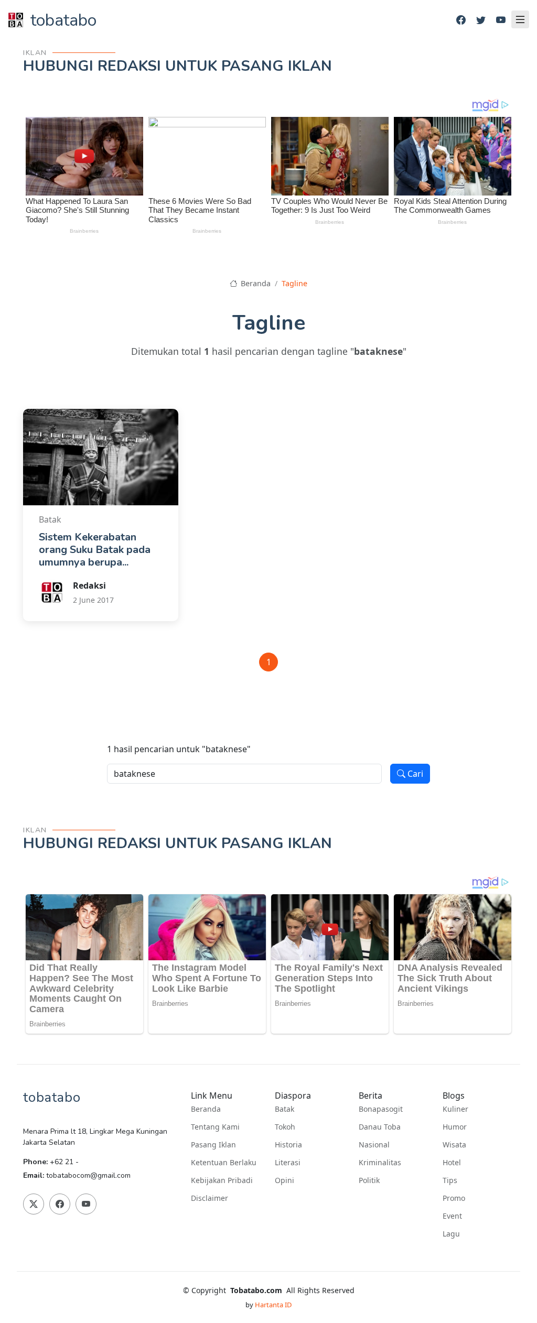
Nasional (374, 1144)
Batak (284, 1109)
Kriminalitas (380, 1162)
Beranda (255, 283)
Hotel (452, 1162)
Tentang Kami (215, 1127)
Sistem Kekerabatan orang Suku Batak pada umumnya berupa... (95, 549)
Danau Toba (380, 1127)
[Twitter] (481, 20)
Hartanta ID (273, 1304)
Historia (288, 1144)
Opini (284, 1180)
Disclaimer (209, 1198)
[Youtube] (501, 20)
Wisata (454, 1144)
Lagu (451, 1234)
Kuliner (455, 1109)
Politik (369, 1180)
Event (452, 1216)
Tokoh (285, 1127)
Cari (414, 773)
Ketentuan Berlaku (223, 1162)
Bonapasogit (381, 1109)
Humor (455, 1127)
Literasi (287, 1162)
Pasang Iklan (213, 1144)
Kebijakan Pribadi (222, 1180)
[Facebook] (461, 20)
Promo (454, 1198)
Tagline (294, 283)
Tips (450, 1180)
